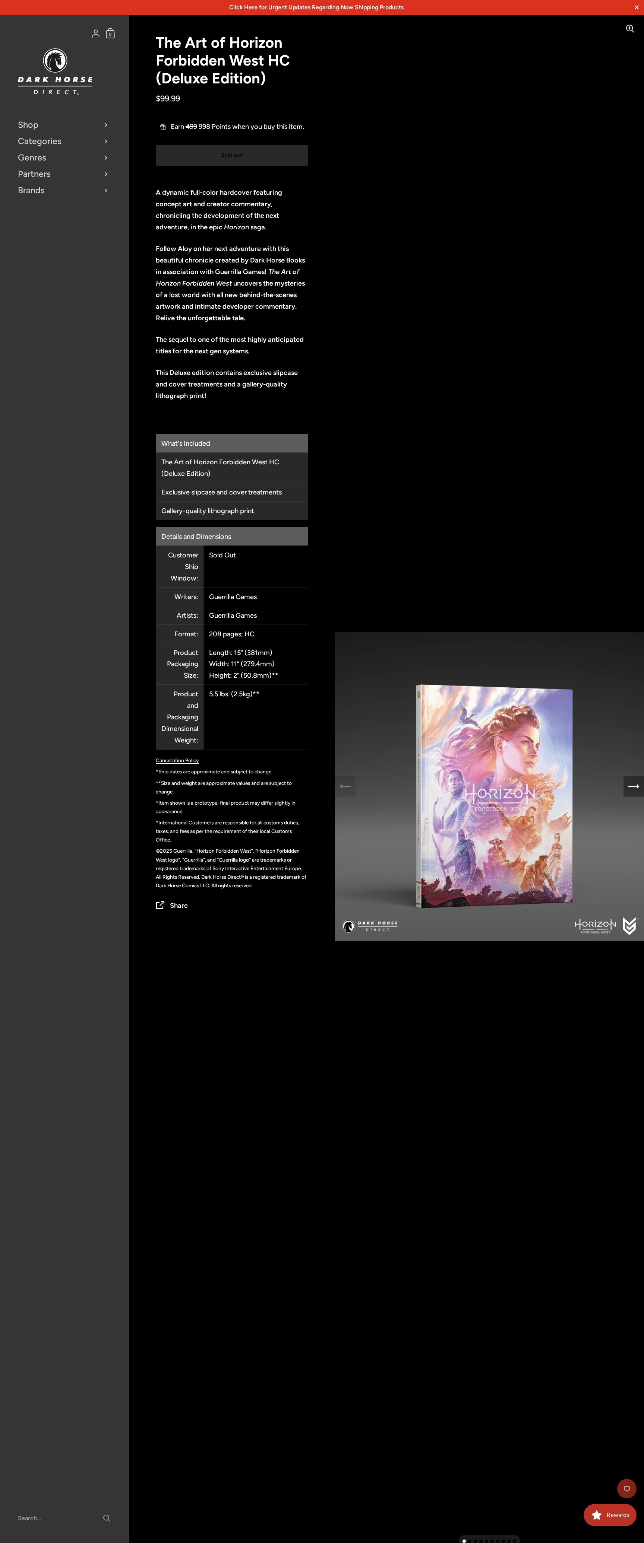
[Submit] (107, 1518)
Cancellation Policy (177, 760)
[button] (464, 1541)
